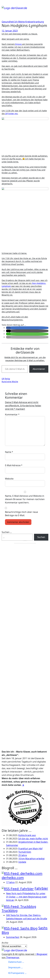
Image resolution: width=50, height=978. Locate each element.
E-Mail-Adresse (13, 465)
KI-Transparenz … (17, 973)
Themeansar (12, 957)
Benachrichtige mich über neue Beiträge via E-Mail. (21, 513)
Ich (16, 21)
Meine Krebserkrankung (31, 21)
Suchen (41, 537)
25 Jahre (22, 855)
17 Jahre (10, 882)
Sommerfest (12, 937)
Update (22, 861)
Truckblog (10, 910)
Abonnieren (39, 368)
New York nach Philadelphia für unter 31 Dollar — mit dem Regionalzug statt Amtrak (26, 897)
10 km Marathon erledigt (31, 858)
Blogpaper (42, 954)
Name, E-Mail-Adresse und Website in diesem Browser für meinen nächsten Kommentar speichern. (25, 499)
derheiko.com (13, 877)
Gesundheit (8, 21)
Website (9, 478)
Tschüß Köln (24, 851)
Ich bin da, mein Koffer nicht (33, 838)
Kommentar (12, 414)
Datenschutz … (16, 961)
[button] (8, 327)
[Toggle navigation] (3, 5)
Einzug (18, 44)
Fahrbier (41, 888)
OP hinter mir (11, 113)
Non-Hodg (37, 283)
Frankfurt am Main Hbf (30, 848)
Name (9, 452)
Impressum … (15, 967)
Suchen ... (7, 532)
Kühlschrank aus (27, 835)
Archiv (5, 942)
